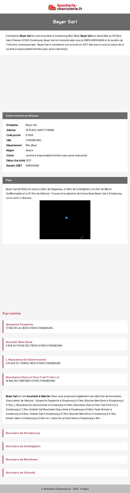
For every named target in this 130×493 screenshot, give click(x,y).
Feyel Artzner (102, 409)
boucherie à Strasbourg (54, 36)
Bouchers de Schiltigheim (23, 446)
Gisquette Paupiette (19, 324)
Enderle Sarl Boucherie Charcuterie (49, 409)
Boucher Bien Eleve (19, 342)
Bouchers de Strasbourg (23, 433)
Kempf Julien (13, 418)
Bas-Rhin (74, 36)
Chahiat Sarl (36, 414)
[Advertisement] (65, 83)
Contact (84, 488)
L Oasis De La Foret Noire (63, 418)
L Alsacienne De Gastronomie (26, 359)
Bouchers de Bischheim (22, 459)
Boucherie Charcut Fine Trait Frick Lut (32, 377)
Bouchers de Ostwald (20, 472)
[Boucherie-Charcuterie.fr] (65, 6)
